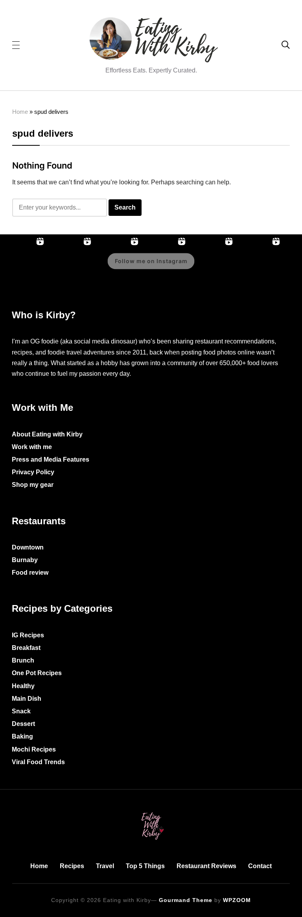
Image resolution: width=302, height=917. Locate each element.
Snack (21, 711)
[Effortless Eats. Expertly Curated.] (151, 810)
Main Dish (26, 698)
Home (20, 111)
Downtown (28, 547)
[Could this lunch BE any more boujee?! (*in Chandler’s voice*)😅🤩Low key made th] (23, 266)
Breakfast (26, 647)
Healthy (23, 686)
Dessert (23, 723)
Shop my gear (32, 484)
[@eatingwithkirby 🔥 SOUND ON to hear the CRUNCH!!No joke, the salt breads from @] (259, 266)
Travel (105, 866)
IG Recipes (28, 635)
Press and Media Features (50, 459)
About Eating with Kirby (47, 434)
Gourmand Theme (185, 900)
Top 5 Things (145, 866)
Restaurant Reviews (206, 866)
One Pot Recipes (37, 673)
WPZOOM (237, 900)
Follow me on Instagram (151, 261)
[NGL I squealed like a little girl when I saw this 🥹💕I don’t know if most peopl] (212, 266)
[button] (16, 44)
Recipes (72, 866)
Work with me (32, 447)
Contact (260, 866)
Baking (22, 736)
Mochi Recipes (34, 749)
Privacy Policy (33, 472)
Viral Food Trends (38, 762)
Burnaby (25, 560)
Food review (30, 572)
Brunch (23, 660)
